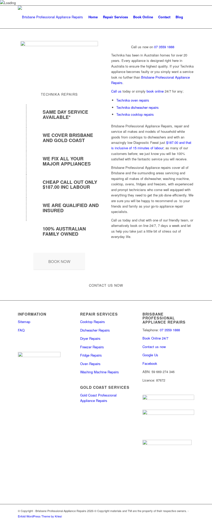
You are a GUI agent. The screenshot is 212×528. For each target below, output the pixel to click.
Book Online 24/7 (155, 338)
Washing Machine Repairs (99, 371)
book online (155, 91)
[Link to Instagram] (182, 521)
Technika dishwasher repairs (137, 107)
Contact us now (154, 346)
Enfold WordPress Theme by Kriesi (40, 516)
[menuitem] (93, 17)
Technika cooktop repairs (135, 114)
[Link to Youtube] (190, 521)
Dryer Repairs (90, 338)
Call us (116, 91)
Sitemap (24, 321)
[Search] (190, 17)
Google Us (150, 354)
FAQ (21, 330)
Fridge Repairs (91, 355)
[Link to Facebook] (175, 521)
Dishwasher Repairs (95, 330)
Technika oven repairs (132, 100)
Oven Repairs (90, 363)
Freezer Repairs (92, 346)
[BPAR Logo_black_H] (50, 17)
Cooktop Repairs (92, 321)
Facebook (149, 363)
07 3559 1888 (163, 46)
